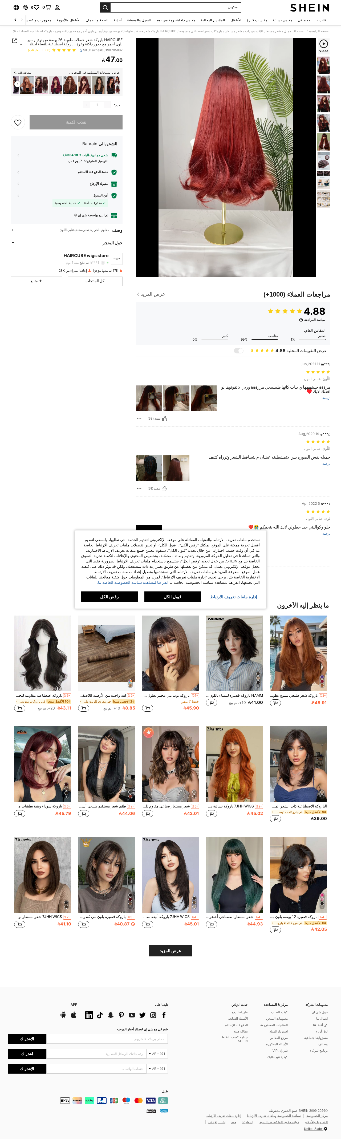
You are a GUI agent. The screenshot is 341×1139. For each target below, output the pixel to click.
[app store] (73, 1017)
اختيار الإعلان (216, 1122)
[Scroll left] (22, 20)
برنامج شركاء (319, 1051)
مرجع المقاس (279, 1038)
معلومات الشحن (277, 1018)
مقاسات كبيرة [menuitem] (257, 20)
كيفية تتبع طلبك (277, 1057)
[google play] (63, 1017)
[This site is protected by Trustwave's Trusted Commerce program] (164, 1111)
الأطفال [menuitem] (235, 20)
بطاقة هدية (241, 1031)
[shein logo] (309, 7)
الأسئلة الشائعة (238, 1018)
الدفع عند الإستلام (236, 1025)
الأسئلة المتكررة (277, 1044)
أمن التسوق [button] (100, 195)
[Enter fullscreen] (142, 273)
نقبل (165, 1091)
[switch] (238, 350)
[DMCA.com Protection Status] (151, 1111)
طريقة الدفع (240, 1012)
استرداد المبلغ (279, 1031)
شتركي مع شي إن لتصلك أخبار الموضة (142, 1029)
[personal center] (57, 7)
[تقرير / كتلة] (139, 419)
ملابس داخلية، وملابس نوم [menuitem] (176, 20)
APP (74, 1005)
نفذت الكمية (76, 122)
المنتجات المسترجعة (274, 1025)
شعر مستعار (233, 31)
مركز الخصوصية (317, 1116)
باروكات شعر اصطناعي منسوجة (200, 31)
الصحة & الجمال (294, 31)
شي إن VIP (280, 1051)
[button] (25, 7)
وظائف (323, 1044)
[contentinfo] (88, 1100)
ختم (233, 1122)
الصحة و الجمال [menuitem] (97, 20)
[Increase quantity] (86, 105)
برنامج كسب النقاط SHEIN (235, 1039)
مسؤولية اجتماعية (316, 1038)
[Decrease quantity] (107, 105)
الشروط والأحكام (316, 1122)
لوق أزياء (322, 1031)
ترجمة (326, 398)
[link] (46, 7)
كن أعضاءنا (320, 1025)
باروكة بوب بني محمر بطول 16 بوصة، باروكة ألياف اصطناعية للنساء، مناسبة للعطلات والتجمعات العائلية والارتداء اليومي (170, 695)
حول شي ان (320, 1012)
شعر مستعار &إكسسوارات (263, 31)
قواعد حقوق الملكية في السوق (279, 1122)
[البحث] (105, 7)
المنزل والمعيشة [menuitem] (139, 20)
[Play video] (226, 157)
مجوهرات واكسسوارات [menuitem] (34, 20)
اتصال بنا (322, 1018)
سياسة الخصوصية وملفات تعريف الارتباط (274, 1116)
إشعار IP (247, 1122)
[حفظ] (18, 122)
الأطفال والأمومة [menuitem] (68, 20)
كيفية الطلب (279, 1012)
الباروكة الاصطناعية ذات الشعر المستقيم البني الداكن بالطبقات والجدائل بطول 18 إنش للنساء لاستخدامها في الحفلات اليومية (298, 806)
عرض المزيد (170, 950)
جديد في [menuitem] (304, 20)
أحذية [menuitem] (118, 20)
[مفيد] (164, 419)
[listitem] (113, 85)
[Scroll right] (15, 20)
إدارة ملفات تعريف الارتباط (223, 1116)
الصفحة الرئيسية (319, 31)
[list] (125, 1015)
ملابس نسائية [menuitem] (283, 20)
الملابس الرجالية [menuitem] (213, 20)
